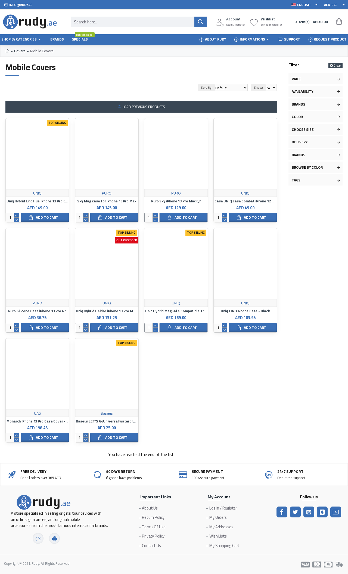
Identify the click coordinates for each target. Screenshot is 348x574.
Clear (337, 65)
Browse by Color (307, 167)
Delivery (299, 142)
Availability (302, 91)
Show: (258, 87)
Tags (296, 180)
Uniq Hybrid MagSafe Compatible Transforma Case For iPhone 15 (176, 311)
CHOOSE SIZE (303, 129)
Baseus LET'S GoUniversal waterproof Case (107, 421)
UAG (37, 413)
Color (297, 116)
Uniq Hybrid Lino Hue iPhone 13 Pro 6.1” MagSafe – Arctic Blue (37, 201)
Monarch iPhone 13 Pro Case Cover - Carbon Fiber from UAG (37, 421)
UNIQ (37, 193)
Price (297, 79)
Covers (20, 51)
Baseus (107, 413)
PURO (107, 193)
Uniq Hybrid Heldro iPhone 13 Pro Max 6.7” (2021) (107, 311)
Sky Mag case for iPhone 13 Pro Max (106, 201)
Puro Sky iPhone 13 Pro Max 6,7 (176, 201)
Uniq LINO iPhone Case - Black (245, 311)
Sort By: (206, 87)
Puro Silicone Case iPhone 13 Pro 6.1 (37, 311)
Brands (298, 104)
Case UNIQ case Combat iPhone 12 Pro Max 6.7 (245, 201)
